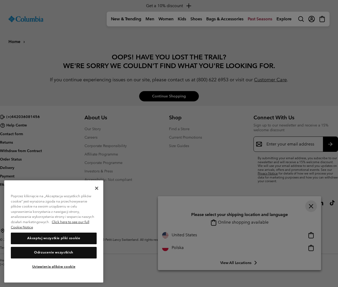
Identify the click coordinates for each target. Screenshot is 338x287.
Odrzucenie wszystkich (53, 252)
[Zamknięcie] (96, 188)
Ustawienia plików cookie (54, 266)
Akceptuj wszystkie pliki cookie (53, 238)
